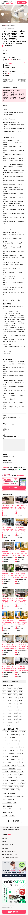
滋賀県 (4, 707)
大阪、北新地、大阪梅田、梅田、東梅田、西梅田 (13, 796)
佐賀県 (4, 719)
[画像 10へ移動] (19, 21)
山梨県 (15, 700)
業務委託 (13, 25)
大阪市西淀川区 (6, 765)
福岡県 (20, 716)
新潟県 (16, 697)
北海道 (4, 688)
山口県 (15, 713)
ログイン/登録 (22, 2)
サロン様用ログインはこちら (10, 858)
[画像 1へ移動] (8, 21)
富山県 (21, 697)
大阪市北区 (5, 783)
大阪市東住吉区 (14, 756)
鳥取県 (16, 710)
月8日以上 (12, 815)
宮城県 (20, 688)
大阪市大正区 (14, 731)
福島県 (15, 691)
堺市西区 (12, 783)
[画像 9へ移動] (18, 21)
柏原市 (17, 747)
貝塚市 (23, 783)
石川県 (4, 700)
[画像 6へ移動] (14, 21)
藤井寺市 (23, 747)
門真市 (16, 786)
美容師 (3, 25)
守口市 (9, 774)
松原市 (22, 762)
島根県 (21, 710)
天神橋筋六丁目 (11, 799)
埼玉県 (15, 694)
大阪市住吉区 (5, 734)
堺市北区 (4, 744)
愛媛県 (9, 716)
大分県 (20, 719)
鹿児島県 (10, 722)
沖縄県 (16, 722)
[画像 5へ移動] (13, 21)
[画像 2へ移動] (9, 21)
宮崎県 (4, 722)
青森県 (9, 688)
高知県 (15, 716)
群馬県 (9, 694)
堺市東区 (13, 759)
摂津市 (4, 777)
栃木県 (4, 694)
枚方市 (16, 744)
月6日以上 (5, 815)
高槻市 (4, 762)
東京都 (4, 697)
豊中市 (18, 783)
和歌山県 (10, 710)
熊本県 (15, 719)
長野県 (20, 700)
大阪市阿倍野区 (6, 741)
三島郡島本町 (5, 789)
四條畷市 (10, 777)
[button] (14, 62)
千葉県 (20, 694)
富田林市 (16, 774)
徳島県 (20, 713)
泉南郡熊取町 (14, 771)
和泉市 (21, 774)
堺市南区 (21, 771)
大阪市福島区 (11, 753)
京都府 (9, 707)
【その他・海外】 (6, 725)
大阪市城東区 (21, 765)
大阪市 (12, 789)
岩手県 (15, 688)
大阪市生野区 (5, 756)
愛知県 (15, 704)
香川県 (4, 716)
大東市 (10, 786)
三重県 (20, 704)
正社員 (7, 25)
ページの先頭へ (15, 821)
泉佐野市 (4, 786)
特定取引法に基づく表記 (9, 851)
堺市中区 (22, 734)
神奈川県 (10, 697)
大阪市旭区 (13, 780)
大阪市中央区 (5, 771)
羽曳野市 (14, 765)
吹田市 (10, 744)
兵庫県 (20, 707)
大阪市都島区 (5, 731)
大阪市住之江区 (14, 734)
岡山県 (4, 713)
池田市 (4, 774)
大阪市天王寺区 (20, 753)
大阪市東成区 (22, 731)
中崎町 (4, 799)
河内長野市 (10, 747)
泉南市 (21, 786)
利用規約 (4, 841)
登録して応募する (14, 912)
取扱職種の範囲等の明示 (7, 907)
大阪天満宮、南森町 (7, 802)
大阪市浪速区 (5, 780)
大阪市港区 (5, 737)
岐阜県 (4, 704)
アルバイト (11, 808)
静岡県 (9, 704)
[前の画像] (2, 14)
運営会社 (4, 838)
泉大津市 (22, 744)
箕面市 (18, 750)
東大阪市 (4, 768)
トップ (2, 827)
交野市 (4, 753)
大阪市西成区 (21, 780)
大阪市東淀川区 (13, 737)
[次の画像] (25, 14)
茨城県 (20, 691)
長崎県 (9, 719)
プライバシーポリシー (8, 845)
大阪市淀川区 (12, 768)
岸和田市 (19, 759)
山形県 (9, 691)
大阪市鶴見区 (15, 741)
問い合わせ (5, 848)
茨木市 (4, 747)
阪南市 (19, 768)
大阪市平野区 (5, 759)
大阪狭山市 (5, 750)
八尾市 (17, 762)
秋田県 (4, 691)
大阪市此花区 (17, 777)
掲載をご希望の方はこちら (9, 854)
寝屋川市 (12, 750)
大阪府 (15, 707)
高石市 (23, 750)
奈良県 (4, 710)
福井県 (9, 700)
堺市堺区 (22, 741)
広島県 (9, 713)
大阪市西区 (10, 762)
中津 (15, 802)
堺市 (18, 789)
